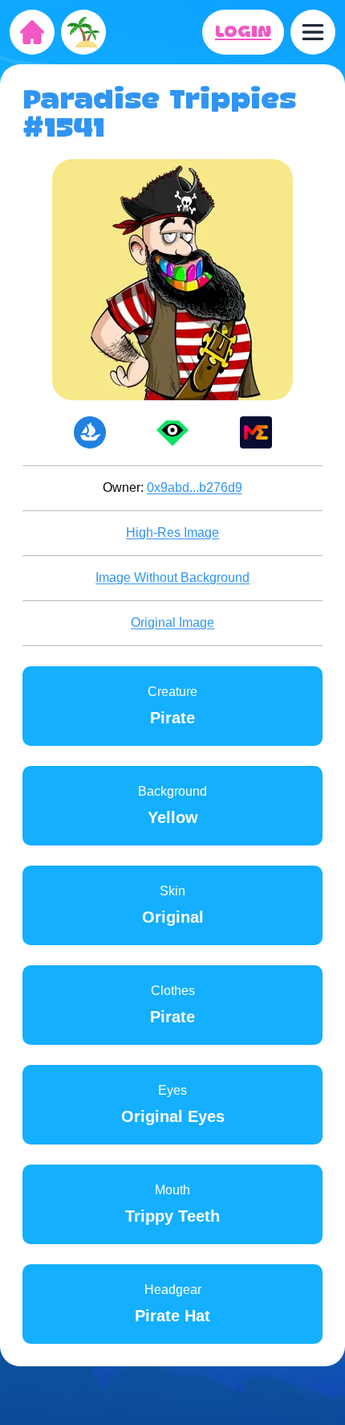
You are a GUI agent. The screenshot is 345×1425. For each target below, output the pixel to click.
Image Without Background (172, 577)
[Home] (32, 32)
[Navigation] (312, 32)
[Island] (83, 32)
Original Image (172, 622)
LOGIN (243, 32)
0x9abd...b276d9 (194, 487)
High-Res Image (172, 532)
